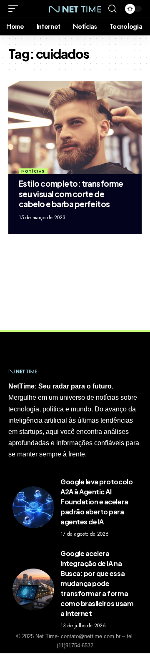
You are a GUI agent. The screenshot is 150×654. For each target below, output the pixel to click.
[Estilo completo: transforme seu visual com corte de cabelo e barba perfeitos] (75, 127)
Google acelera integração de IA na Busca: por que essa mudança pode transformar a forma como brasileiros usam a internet (96, 583)
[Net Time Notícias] (75, 8)
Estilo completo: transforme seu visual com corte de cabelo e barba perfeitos (71, 193)
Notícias (33, 171)
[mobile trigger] (15, 8)
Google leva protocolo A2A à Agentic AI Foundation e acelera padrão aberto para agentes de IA (96, 501)
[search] (112, 8)
